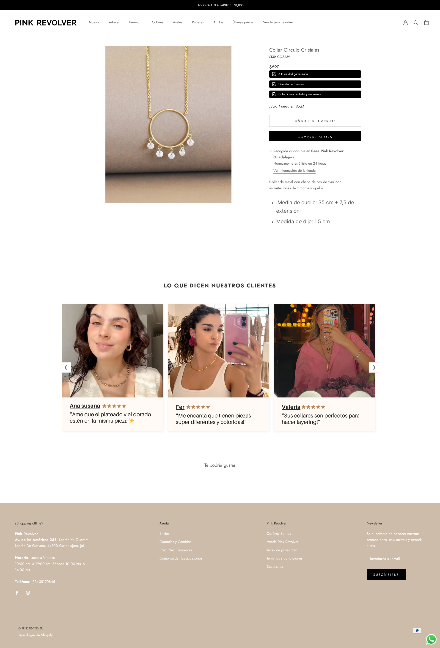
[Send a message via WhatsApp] (431, 639)
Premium (135, 22)
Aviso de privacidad (282, 550)
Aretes (177, 22)
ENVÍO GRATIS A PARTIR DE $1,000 (220, 5)
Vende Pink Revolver (282, 541)
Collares (157, 22)
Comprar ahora (315, 137)
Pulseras (198, 22)
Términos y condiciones (284, 558)
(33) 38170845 (43, 581)
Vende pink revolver (278, 22)
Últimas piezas (243, 22)
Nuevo (94, 22)
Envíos (164, 533)
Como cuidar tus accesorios (181, 558)
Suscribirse (386, 574)
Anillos (218, 22)
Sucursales (275, 566)
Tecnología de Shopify (35, 635)
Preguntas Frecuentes (176, 550)
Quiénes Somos (279, 533)
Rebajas (114, 22)
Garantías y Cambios (175, 541)
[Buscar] (416, 22)
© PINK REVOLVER (30, 628)
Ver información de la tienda (294, 170)
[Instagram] (28, 593)
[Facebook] (17, 593)
